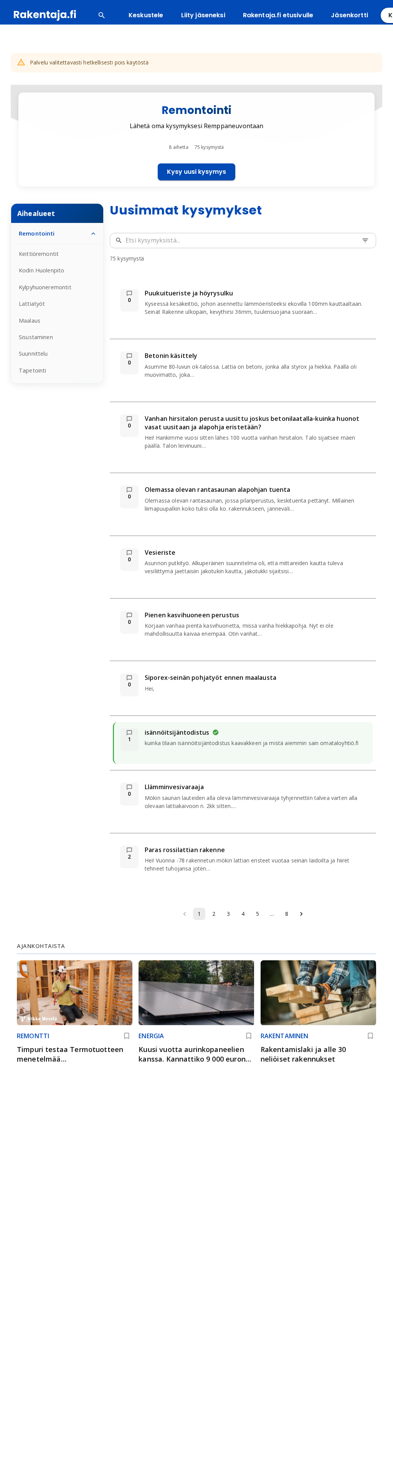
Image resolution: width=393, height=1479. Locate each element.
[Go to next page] (301, 914)
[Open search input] (101, 15)
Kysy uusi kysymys (196, 171)
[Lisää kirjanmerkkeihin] (126, 1036)
